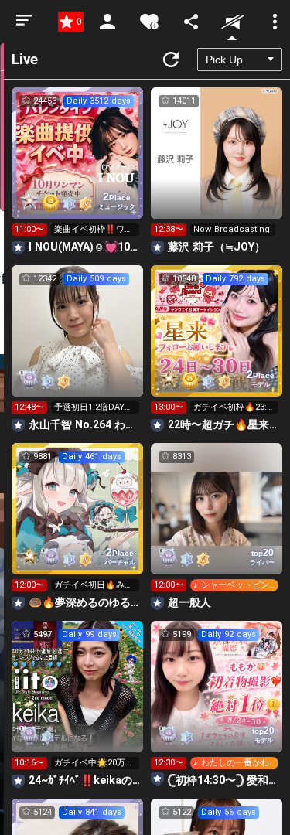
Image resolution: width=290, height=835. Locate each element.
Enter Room (77, 167)
